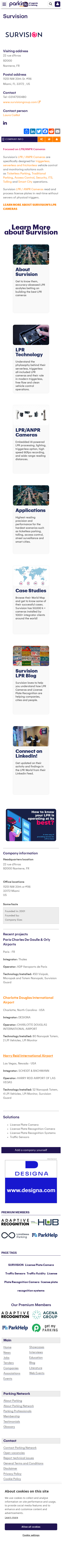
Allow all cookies (31, 1527)
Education (36, 1357)
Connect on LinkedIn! (29, 753)
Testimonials (11, 1421)
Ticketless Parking (18, 173)
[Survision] (23, 34)
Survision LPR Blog (27, 673)
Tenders (8, 1363)
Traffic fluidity (36, 1273)
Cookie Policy (12, 1479)
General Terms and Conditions (23, 1463)
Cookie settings (31, 1535)
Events (7, 1378)
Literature (35, 1368)
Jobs (6, 1357)
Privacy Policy (12, 1473)
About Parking (12, 1400)
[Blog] (31, 656)
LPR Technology (29, 352)
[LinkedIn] (31, 736)
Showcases (36, 1347)
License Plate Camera (39, 1265)
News (7, 1352)
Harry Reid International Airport (28, 1055)
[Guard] (31, 825)
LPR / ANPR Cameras (31, 157)
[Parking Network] (18, 3)
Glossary (9, 1426)
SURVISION (16, 1265)
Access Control (24, 177)
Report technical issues (18, 1458)
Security (41, 177)
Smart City (25, 181)
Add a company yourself (31, 1150)
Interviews (36, 1352)
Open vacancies (14, 1453)
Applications (30, 510)
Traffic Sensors (15, 1273)
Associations (11, 1373)
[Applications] (31, 495)
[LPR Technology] (31, 335)
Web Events (36, 1373)
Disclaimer (10, 1468)
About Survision (27, 272)
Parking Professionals (17, 1411)
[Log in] (57, 4)
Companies (11, 1368)
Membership (11, 1416)
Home (7, 1347)
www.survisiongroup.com (20, 102)
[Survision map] (31, 576)
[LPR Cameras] (31, 415)
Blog (32, 1362)
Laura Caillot (11, 115)
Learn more (11, 1517)
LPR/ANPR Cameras (28, 432)
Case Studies (31, 590)
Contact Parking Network (20, 1447)
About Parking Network (18, 1406)
